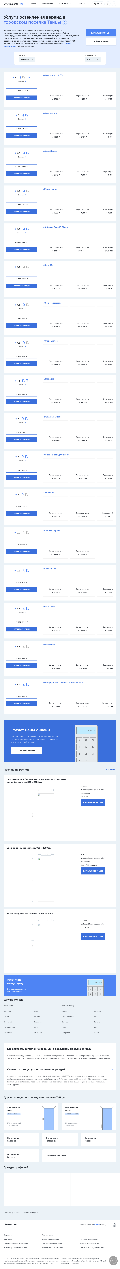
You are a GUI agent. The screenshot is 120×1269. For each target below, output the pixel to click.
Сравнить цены (27, 750)
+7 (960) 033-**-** (21, 242)
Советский (8, 1022)
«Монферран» (50, 189)
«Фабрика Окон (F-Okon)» (55, 227)
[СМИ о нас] (113, 1265)
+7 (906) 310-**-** (22, 544)
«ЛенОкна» (48, 492)
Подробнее (75, 1263)
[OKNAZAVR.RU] (13, 3)
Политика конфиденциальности (92, 1248)
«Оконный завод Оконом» (56, 454)
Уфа (95, 1027)
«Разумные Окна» (52, 417)
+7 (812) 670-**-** (22, 622)
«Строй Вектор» (51, 341)
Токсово (37, 1017)
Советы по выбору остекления (16, 1244)
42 (25, 233)
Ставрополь (66, 1033)
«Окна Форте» (50, 113)
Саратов (65, 1022)
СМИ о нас (8, 1239)
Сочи (64, 1027)
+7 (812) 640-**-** (22, 318)
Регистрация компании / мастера (16, 1248)
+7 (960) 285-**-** (21, 167)
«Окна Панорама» (52, 303)
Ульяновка (38, 1033)
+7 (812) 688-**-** (22, 279)
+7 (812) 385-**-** (22, 356)
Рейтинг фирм (101, 41)
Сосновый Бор (9, 1027)
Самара (64, 1011)
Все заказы (111, 770)
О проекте (8, 1235)
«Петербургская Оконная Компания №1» (63, 682)
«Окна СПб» (49, 606)
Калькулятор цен (101, 33)
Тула (95, 1017)
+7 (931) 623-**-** (22, 582)
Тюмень (97, 1022)
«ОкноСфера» (50, 151)
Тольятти (97, 1011)
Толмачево (38, 1022)
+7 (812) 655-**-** (22, 91)
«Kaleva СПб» (49, 568)
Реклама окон (47, 1235)
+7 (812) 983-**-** (22, 696)
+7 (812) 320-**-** (22, 205)
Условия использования (89, 1244)
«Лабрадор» (49, 379)
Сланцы (6, 1017)
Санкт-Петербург (68, 1017)
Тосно (36, 1027)
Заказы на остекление (50, 1239)
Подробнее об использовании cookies (39, 1263)
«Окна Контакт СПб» (53, 75)
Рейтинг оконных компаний (52, 1248)
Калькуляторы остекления (52, 1244)
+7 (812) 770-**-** (22, 129)
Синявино (7, 1011)
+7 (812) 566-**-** (22, 658)
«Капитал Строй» (51, 530)
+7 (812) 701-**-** (22, 432)
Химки (96, 1033)
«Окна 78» (48, 265)
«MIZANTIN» (49, 644)
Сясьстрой (8, 1033)
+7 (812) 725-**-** (22, 506)
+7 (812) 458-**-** (22, 394)
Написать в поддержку (89, 1239)
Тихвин (36, 1011)
